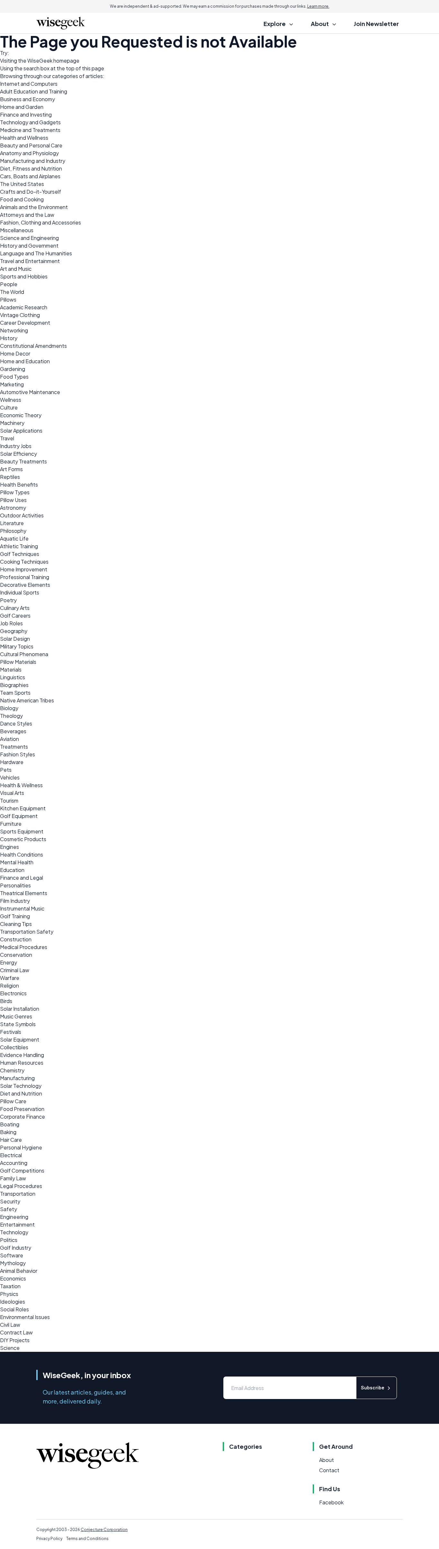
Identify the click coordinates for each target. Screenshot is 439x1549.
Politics (8, 1240)
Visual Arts (12, 792)
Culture (9, 407)
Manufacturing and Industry (32, 160)
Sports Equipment (21, 831)
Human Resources (21, 1062)
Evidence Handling (22, 1055)
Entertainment (17, 1224)
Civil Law (10, 1324)
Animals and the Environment (34, 207)
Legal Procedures (21, 1186)
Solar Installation (19, 1008)
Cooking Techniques (24, 561)
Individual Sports (19, 592)
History (8, 338)
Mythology (13, 1263)
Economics (13, 1278)
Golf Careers (15, 615)
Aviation (9, 738)
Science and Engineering (29, 237)
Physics (9, 1293)
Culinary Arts (15, 607)
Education (12, 870)
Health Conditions (21, 854)
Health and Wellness (24, 137)
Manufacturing (17, 1078)
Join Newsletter (376, 23)
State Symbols (18, 1024)
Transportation (17, 1193)
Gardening (12, 368)
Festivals (10, 1031)
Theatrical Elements (23, 893)
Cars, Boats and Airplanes (30, 176)
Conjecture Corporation (104, 1529)
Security (10, 1201)
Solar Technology (20, 1085)
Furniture (11, 823)
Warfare (9, 977)
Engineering (14, 1216)
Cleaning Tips (16, 923)
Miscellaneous (16, 230)
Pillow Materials (18, 661)
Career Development (25, 322)
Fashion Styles (17, 754)
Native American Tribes (27, 700)
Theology (11, 715)
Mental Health (16, 862)
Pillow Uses (13, 500)
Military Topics (16, 646)
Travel (7, 438)
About (326, 1460)
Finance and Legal (21, 877)
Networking (14, 330)
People (8, 284)
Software (11, 1255)
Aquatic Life (14, 538)
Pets (6, 769)
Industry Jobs (15, 446)
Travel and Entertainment (30, 261)
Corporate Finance (22, 1116)
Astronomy (13, 507)
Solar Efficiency (18, 453)
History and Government (29, 245)
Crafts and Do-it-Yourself (30, 191)
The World (12, 291)
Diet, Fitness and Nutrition (31, 168)
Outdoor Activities (22, 515)
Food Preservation (22, 1108)
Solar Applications (21, 430)
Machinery (12, 422)
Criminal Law (14, 970)
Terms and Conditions (87, 1538)
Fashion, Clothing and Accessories (40, 222)
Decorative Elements (25, 584)
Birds (6, 1001)
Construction (15, 939)
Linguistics (12, 677)
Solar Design (15, 638)
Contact (329, 1470)
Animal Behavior (18, 1270)
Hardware (11, 762)
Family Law (13, 1178)
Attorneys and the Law (27, 214)
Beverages (13, 731)
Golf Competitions (22, 1170)
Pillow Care (13, 1101)
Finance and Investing (26, 114)
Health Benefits (19, 484)
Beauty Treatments (23, 461)
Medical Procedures (23, 947)
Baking (8, 1132)
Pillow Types (15, 492)
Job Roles (11, 623)
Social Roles (14, 1309)
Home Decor (15, 353)
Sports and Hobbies (24, 276)
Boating (9, 1124)
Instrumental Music (22, 908)
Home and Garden (21, 106)
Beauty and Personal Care (31, 145)
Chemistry (12, 1070)
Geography (13, 631)
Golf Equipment (19, 816)
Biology (9, 708)
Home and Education (25, 361)
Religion (9, 985)
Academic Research (23, 307)
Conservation (16, 954)
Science (10, 1347)
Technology (14, 1232)
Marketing (12, 384)
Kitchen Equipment (23, 808)
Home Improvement (23, 569)
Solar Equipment (19, 1039)
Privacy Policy (49, 1538)
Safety (8, 1209)
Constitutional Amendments (33, 345)
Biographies (14, 685)
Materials (11, 669)
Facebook (331, 1502)
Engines (9, 846)
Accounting (13, 1162)
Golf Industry (15, 1247)
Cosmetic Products (23, 839)
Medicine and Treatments (30, 130)
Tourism (9, 800)
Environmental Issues (25, 1317)
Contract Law (16, 1332)
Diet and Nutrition (21, 1093)
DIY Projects (15, 1340)
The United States (22, 183)
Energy (8, 962)
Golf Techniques (19, 553)
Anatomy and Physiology (29, 153)
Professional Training (24, 577)
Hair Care (11, 1139)
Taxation (10, 1286)
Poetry (8, 600)
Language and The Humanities (36, 253)
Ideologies (12, 1301)
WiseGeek (39, 60)
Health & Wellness (21, 785)
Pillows (8, 299)
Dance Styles (16, 723)
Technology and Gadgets (30, 122)
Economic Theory (20, 415)
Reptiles (10, 476)
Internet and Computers (29, 83)
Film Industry (15, 900)
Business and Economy (27, 99)
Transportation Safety (26, 931)
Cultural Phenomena (24, 654)
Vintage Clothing (20, 315)
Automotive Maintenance (30, 392)
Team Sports (15, 692)
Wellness (10, 399)
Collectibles (14, 1047)
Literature (12, 523)
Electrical (11, 1155)
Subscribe (372, 1387)
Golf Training (15, 916)
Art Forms (11, 469)
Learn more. (318, 6)
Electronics (13, 993)
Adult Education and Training (33, 91)
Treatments (14, 746)
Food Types (14, 376)
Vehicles (10, 777)
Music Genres (16, 1016)
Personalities (15, 885)
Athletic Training (19, 546)
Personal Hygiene (21, 1147)
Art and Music (15, 268)
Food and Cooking (22, 199)
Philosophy (13, 530)
